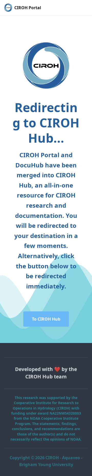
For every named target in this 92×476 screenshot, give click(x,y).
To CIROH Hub (46, 319)
